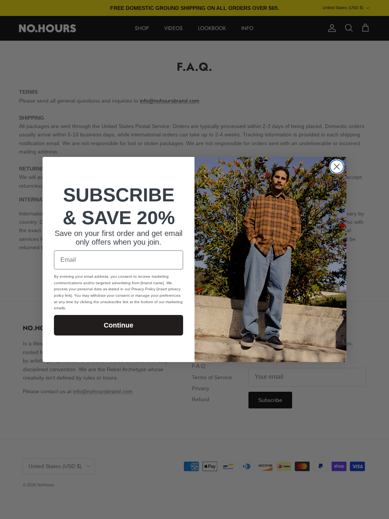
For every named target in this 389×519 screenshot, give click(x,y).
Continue (118, 325)
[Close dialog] (336, 166)
